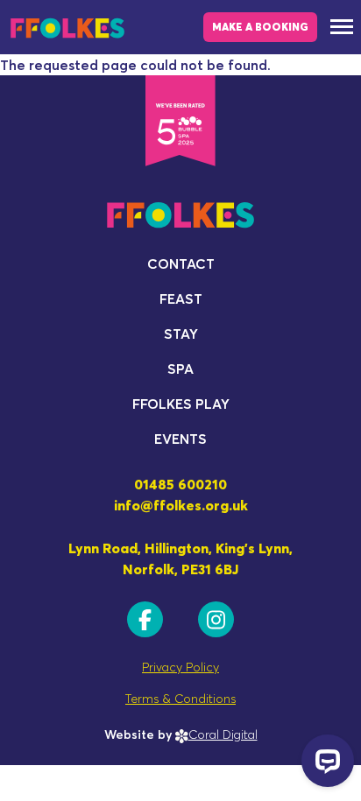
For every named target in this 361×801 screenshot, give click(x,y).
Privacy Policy (180, 667)
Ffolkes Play (181, 403)
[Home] (67, 27)
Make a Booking (260, 26)
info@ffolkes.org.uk (181, 505)
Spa (180, 368)
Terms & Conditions (180, 698)
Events (180, 438)
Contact (181, 263)
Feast (180, 298)
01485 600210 (180, 484)
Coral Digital (223, 734)
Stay (181, 333)
